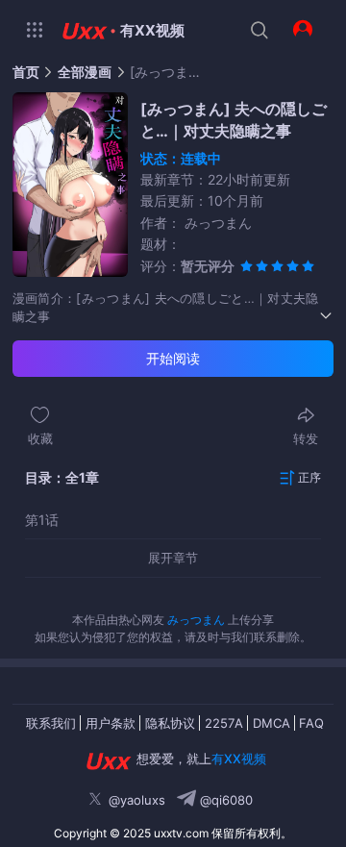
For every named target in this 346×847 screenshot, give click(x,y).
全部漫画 (84, 72)
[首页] (83, 30)
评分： (187, 266)
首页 (25, 72)
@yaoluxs (137, 800)
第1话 (42, 520)
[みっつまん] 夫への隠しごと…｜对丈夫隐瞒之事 (168, 72)
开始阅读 (173, 358)
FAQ (311, 723)
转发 (305, 438)
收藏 (40, 438)
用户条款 (111, 723)
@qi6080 (224, 800)
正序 (309, 477)
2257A (224, 723)
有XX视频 (152, 30)
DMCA (271, 723)
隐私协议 (170, 723)
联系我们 (51, 723)
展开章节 (173, 557)
